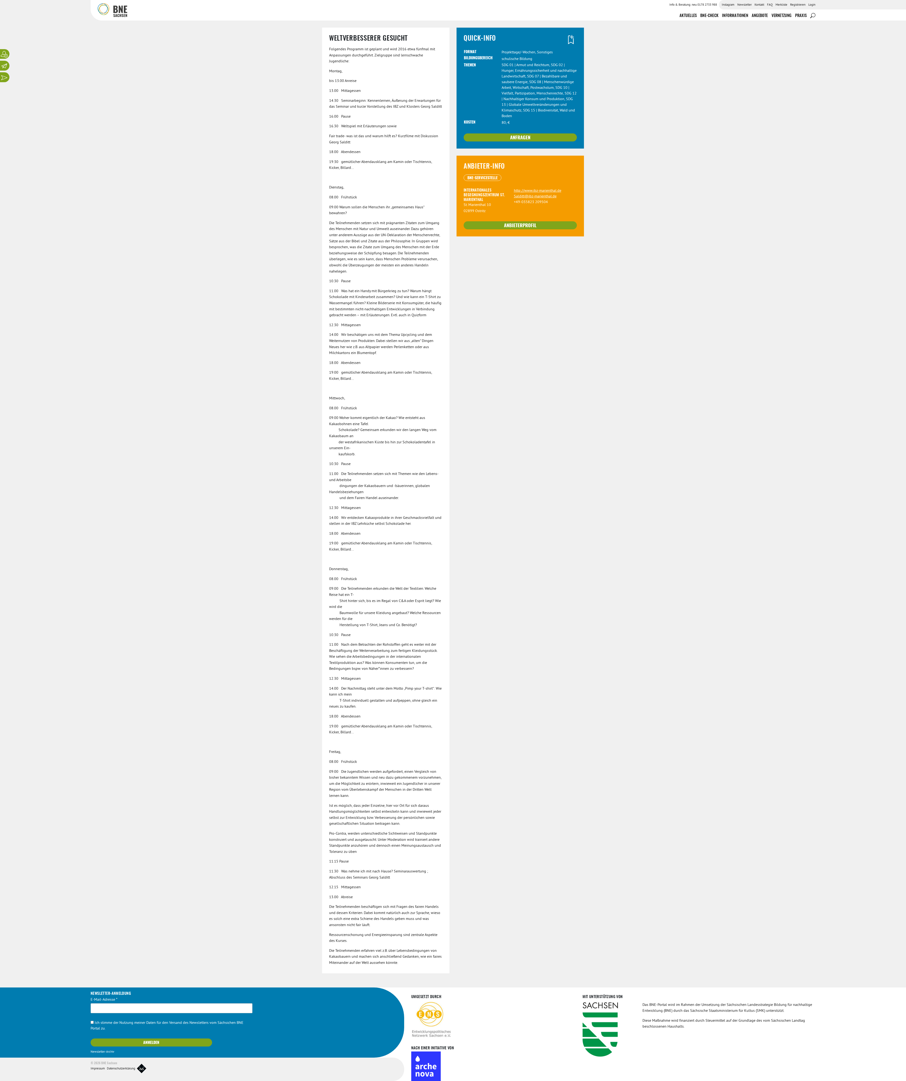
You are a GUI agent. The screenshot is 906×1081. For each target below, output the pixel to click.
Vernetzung (782, 16)
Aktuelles (688, 16)
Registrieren (797, 5)
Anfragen (520, 138)
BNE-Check (709, 16)
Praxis (801, 16)
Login (811, 5)
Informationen (735, 16)
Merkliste (781, 5)
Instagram (728, 5)
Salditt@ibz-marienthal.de (535, 196)
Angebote (760, 16)
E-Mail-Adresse (104, 999)
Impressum (98, 1069)
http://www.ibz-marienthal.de (537, 190)
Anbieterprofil (520, 225)
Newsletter (744, 5)
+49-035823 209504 (531, 202)
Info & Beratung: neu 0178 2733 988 (693, 5)
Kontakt (759, 5)
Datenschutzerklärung (121, 1069)
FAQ (770, 5)
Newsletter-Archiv (102, 1052)
